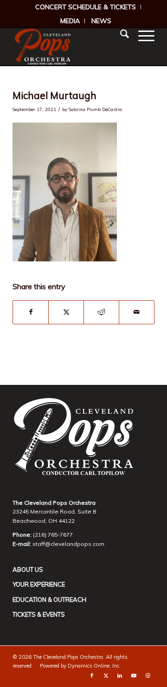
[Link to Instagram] (147, 675)
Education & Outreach (49, 599)
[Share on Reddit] (101, 312)
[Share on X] (66, 312)
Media (70, 21)
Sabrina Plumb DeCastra (95, 109)
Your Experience (39, 584)
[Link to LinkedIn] (120, 675)
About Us (28, 569)
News (101, 21)
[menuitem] (86, 7)
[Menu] (141, 35)
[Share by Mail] (136, 312)
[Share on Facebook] (30, 312)
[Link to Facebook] (92, 675)
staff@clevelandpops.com (68, 543)
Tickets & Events (39, 614)
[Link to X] (106, 675)
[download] (69, 46)
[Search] (120, 35)
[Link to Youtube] (134, 675)
